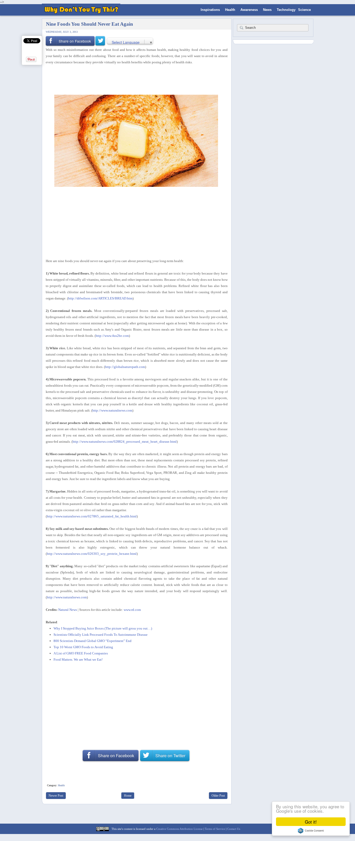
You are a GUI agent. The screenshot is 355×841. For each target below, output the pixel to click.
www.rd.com (132, 610)
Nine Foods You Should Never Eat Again (89, 24)
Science (304, 10)
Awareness (249, 10)
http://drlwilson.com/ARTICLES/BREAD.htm (100, 298)
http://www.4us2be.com (112, 336)
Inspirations (210, 10)
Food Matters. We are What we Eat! (78, 659)
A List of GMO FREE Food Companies (81, 653)
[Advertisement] (135, 79)
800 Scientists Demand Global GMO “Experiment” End (93, 641)
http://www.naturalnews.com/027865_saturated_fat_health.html (92, 516)
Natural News (67, 610)
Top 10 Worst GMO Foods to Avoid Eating (83, 647)
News (267, 10)
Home (128, 795)
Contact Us (233, 828)
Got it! (311, 821)
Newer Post (56, 795)
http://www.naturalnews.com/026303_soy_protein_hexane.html (92, 554)
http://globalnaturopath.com (125, 367)
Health (230, 10)
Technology (286, 10)
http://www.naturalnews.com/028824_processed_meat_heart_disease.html (125, 441)
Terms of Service (215, 828)
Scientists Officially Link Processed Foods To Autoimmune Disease (101, 635)
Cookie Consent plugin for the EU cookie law (311, 830)
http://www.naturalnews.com (112, 410)
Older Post (218, 795)
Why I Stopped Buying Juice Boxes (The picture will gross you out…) (103, 628)
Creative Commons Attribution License (179, 828)
